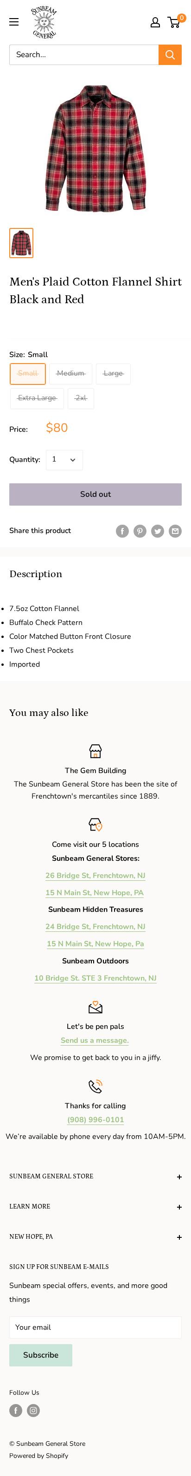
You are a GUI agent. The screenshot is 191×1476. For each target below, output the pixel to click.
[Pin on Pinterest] (140, 531)
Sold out (95, 494)
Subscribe (40, 1355)
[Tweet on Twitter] (157, 531)
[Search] (170, 55)
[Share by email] (175, 531)
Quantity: (24, 460)
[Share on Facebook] (122, 531)
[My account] (155, 22)
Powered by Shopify (38, 1455)
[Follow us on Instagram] (33, 1410)
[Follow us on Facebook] (15, 1410)
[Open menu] (14, 22)
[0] (174, 22)
